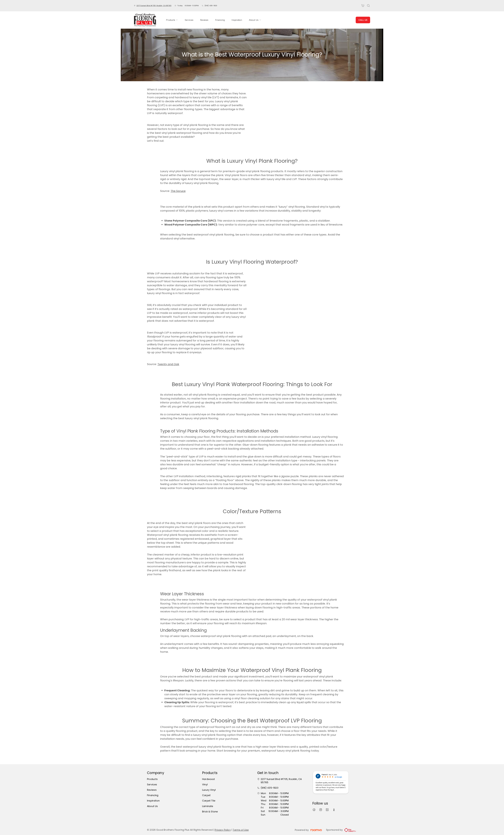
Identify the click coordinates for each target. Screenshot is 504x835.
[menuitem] (172, 20)
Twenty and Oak (168, 364)
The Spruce (178, 191)
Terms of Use (241, 829)
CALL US (362, 20)
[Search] (368, 5)
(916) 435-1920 (210, 5)
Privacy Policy (223, 829)
